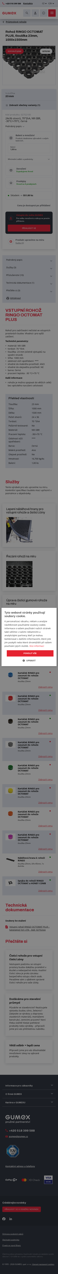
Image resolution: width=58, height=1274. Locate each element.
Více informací (36, 646)
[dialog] (28, 637)
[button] (29, 660)
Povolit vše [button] (30, 653)
